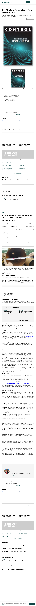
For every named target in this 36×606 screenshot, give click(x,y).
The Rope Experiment (29, 334)
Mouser (3, 171)
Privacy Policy (4, 604)
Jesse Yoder (4, 226)
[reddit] (19, 22)
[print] (33, 22)
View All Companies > (18, 173)
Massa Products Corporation (7, 168)
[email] (21, 22)
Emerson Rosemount (5, 162)
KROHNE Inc (4, 166)
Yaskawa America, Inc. (22, 168)
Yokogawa (20, 169)
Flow (3, 7)
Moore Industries (5, 169)
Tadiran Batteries (21, 165)
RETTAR (20, 162)
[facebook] (14, 22)
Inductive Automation (6, 165)
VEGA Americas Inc (22, 166)
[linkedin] (16, 22)
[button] (2, 2)
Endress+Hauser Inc (5, 526)
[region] (18, 604)
